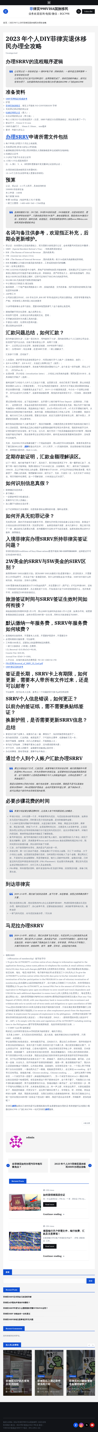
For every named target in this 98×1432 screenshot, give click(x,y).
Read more (49, 1204)
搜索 (7, 1272)
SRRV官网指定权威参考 (16, 98)
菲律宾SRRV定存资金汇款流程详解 (17, 1297)
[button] (89, 1345)
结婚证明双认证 (13, 112)
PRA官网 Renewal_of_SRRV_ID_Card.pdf (24, 663)
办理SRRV (17, 137)
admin (30, 1137)
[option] (17, 1373)
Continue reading (52, 1214)
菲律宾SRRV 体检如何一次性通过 (16, 1314)
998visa (9, 1376)
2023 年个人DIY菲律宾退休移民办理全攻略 (27, 22)
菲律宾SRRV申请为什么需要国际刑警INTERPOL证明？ (25, 1308)
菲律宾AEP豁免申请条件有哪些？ (16, 1302)
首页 (5, 22)
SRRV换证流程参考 (14, 666)
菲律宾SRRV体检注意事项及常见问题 (18, 1319)
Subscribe (88, 11)
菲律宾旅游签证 (13, 105)
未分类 (87, 1123)
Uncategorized (11, 53)
